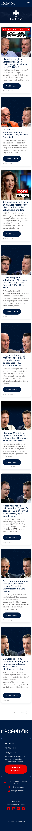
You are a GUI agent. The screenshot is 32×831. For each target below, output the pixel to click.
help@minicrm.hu (17, 791)
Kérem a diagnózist (16, 769)
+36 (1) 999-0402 (18, 787)
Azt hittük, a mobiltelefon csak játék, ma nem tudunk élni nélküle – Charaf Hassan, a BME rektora (16, 586)
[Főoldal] (8, 3)
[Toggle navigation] (28, 3)
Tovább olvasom (12, 86)
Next (22, 712)
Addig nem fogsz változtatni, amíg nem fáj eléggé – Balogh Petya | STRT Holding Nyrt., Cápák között (15, 510)
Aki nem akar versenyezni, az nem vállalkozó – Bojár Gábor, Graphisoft (15, 133)
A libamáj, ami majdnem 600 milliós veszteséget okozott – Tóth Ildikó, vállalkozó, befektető (15, 206)
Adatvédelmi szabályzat (16, 805)
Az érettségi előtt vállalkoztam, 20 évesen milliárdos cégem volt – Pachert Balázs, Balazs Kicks (15, 282)
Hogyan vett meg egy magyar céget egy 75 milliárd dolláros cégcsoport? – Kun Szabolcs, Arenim (14, 360)
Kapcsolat (16, 801)
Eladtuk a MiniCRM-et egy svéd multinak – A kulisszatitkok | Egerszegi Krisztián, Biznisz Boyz (16, 437)
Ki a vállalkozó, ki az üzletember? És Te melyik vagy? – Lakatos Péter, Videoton (15, 63)
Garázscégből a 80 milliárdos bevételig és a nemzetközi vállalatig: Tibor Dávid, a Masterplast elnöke (15, 664)
